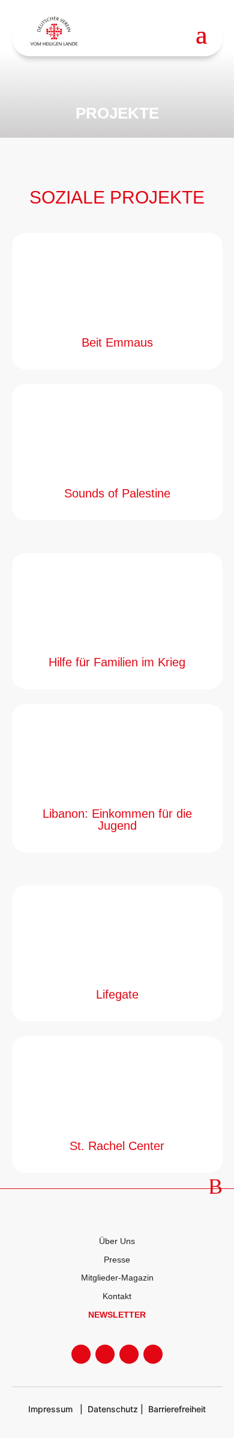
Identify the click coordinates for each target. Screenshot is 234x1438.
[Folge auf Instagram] (129, 1354)
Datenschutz (113, 1409)
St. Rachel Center (117, 1145)
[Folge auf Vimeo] (153, 1354)
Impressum (50, 1409)
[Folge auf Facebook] (81, 1354)
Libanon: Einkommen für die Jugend (117, 819)
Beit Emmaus (117, 342)
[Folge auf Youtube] (105, 1354)
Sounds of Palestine (117, 493)
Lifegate (117, 994)
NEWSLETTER (117, 1314)
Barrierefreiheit (177, 1409)
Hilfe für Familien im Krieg (117, 662)
